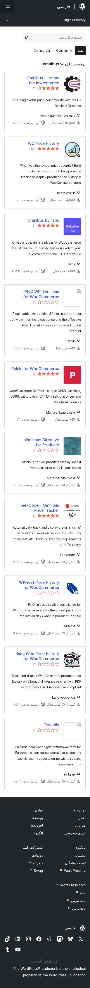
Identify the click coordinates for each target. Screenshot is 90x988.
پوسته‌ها (37, 817)
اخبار (82, 817)
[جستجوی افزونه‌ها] (26, 37)
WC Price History (43, 143)
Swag (36, 870)
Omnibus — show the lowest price (43, 80)
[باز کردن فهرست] (7, 6)
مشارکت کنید (33, 847)
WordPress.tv (73, 870)
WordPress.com (71, 885)
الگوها (38, 833)
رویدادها (37, 855)
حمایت (36, 863)
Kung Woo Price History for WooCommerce (37, 656)
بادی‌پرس (77, 908)
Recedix (51, 724)
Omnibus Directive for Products (42, 442)
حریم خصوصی (75, 833)
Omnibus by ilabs (43, 220)
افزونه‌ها (37, 825)
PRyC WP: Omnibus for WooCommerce (41, 294)
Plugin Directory (74, 20)
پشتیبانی (80, 855)
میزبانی (80, 825)
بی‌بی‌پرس (76, 900)
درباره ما (79, 810)
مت (81, 893)
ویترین (38, 810)
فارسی (70, 928)
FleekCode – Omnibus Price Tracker (39, 508)
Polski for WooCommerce (35, 368)
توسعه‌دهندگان (75, 863)
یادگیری (80, 847)
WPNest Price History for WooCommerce (39, 585)
